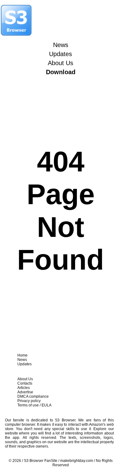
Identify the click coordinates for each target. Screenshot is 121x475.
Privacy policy (29, 401)
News (60, 44)
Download (60, 72)
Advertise (25, 392)
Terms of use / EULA (34, 405)
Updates (60, 53)
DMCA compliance (33, 396)
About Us (60, 63)
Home (22, 355)
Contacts (24, 383)
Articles (23, 388)
